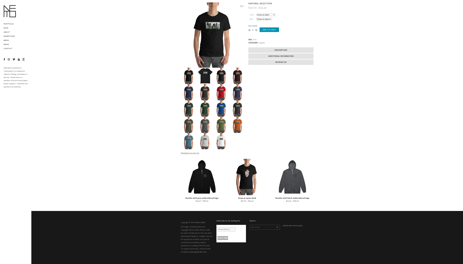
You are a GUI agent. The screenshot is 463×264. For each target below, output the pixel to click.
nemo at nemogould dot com (195, 252)
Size (251, 19)
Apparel (262, 43)
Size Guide (252, 26)
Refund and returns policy (293, 225)
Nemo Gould (12, 68)
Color (252, 15)
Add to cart (269, 30)
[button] (242, 6)
